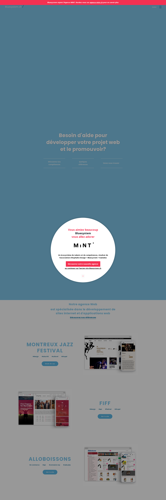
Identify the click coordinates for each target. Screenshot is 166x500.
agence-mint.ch (96, 2)
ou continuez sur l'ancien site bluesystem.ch (83, 268)
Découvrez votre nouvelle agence (83, 264)
